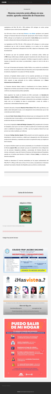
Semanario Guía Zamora (20, 2)
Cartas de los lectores (25, 193)
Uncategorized (27, 9)
